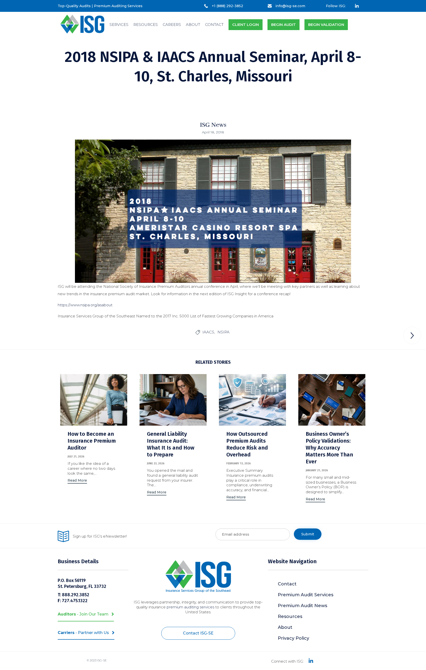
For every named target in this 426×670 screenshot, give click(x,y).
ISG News (213, 124)
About (285, 627)
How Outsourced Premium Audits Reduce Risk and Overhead (247, 444)
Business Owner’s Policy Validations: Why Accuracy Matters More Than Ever (329, 448)
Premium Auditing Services (118, 6)
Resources (290, 616)
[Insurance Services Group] (82, 24)
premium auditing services (190, 607)
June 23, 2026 (155, 463)
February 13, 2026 (238, 463)
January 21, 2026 (317, 470)
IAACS (208, 332)
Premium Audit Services (305, 595)
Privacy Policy (293, 638)
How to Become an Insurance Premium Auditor (92, 441)
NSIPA (223, 332)
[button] (77, 481)
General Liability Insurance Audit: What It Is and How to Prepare (170, 444)
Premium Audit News (302, 605)
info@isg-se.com (290, 6)
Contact (287, 584)
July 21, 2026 (76, 456)
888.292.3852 (76, 595)
